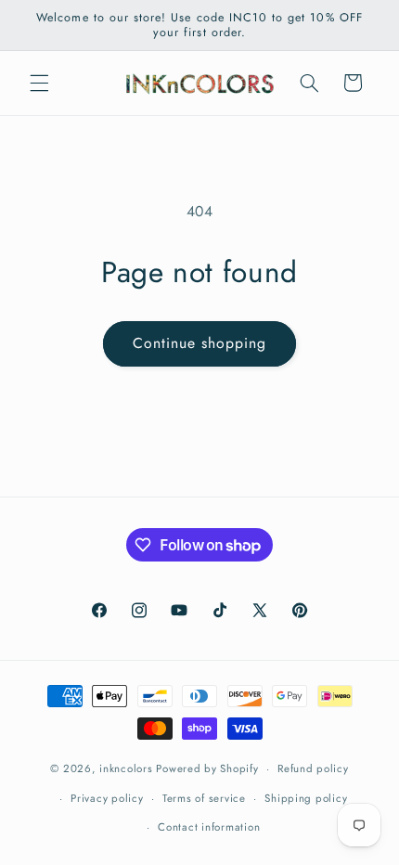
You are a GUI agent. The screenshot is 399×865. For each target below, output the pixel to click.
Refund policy (313, 768)
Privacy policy (107, 798)
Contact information (209, 827)
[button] (39, 82)
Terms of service (204, 798)
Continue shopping (200, 343)
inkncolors (125, 768)
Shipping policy (305, 798)
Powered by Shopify (207, 768)
